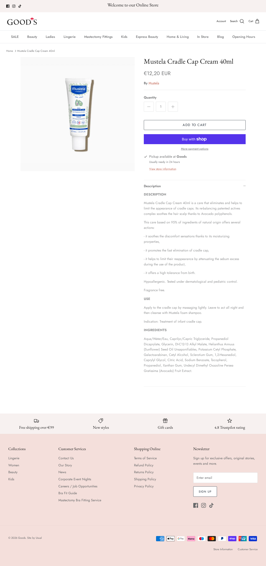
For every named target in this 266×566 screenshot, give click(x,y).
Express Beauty (147, 36)
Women (13, 465)
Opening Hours (243, 36)
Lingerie (70, 36)
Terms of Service (145, 458)
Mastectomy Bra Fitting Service (79, 500)
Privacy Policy (144, 486)
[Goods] (22, 21)
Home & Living (178, 36)
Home (9, 51)
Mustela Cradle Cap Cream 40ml (36, 51)
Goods (22, 538)
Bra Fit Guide (67, 493)
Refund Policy (143, 465)
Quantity (150, 97)
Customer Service (248, 549)
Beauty (32, 36)
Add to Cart (194, 125)
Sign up (205, 491)
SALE (15, 36)
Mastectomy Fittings (98, 36)
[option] (78, 114)
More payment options (194, 149)
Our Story (65, 465)
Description (152, 186)
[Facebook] (7, 6)
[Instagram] (13, 6)
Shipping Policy (145, 479)
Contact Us (66, 458)
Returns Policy (144, 472)
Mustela (154, 83)
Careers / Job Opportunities (77, 486)
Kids (124, 36)
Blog (220, 36)
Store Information (223, 549)
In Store (203, 36)
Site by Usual (34, 538)
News (62, 472)
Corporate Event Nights (74, 479)
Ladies (50, 36)
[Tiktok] (19, 6)
